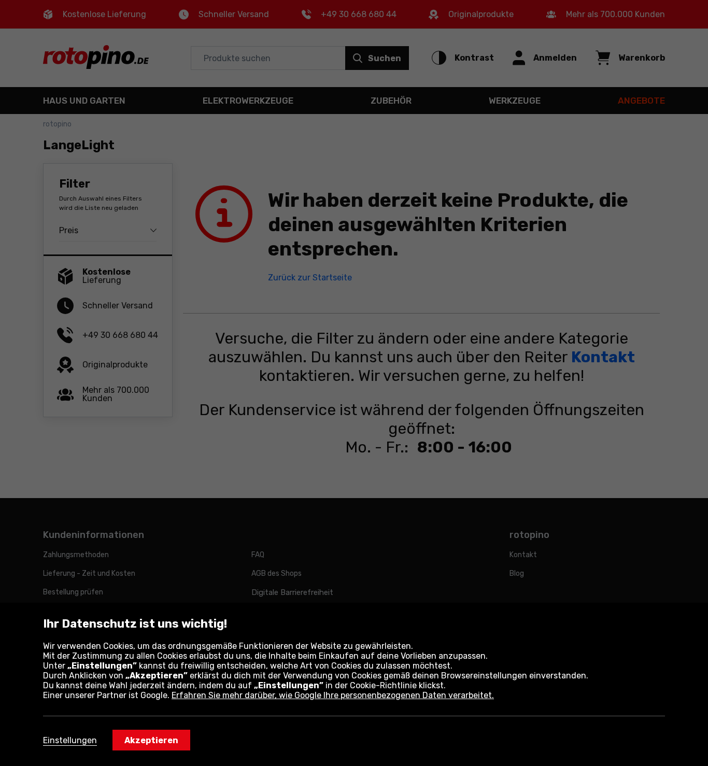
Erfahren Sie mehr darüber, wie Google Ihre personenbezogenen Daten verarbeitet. (333, 695)
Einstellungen (70, 740)
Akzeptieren (151, 740)
